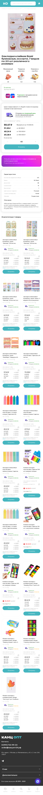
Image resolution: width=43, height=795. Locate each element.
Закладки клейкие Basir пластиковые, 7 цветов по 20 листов (31, 355)
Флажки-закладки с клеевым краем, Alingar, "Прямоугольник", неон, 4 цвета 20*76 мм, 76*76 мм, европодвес (10, 642)
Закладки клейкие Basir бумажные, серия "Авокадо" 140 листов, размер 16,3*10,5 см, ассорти (30, 243)
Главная (4, 8)
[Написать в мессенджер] (38, 781)
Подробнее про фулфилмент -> (15, 163)
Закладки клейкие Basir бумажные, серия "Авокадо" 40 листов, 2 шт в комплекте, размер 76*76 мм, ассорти (11, 300)
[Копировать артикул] (9, 245)
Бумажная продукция (14, 8)
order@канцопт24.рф (11, 747)
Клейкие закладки (31, 8)
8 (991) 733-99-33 (9, 745)
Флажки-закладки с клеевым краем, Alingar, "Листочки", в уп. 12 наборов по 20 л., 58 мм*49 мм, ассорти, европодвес (11, 699)
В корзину (21, 147)
